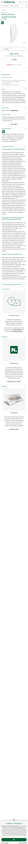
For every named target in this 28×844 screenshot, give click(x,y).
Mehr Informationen (23, 842)
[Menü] (2, 2)
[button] (25, 23)
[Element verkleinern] (23, 43)
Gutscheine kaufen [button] (14, 429)
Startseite (3, 9)
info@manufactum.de (17, 331)
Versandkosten (20, 55)
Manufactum (14, 110)
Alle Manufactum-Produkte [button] (14, 381)
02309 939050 (17, 329)
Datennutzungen (20, 827)
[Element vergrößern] (25, 43)
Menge (6, 49)
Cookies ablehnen (4, 842)
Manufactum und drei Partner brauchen (10, 826)
